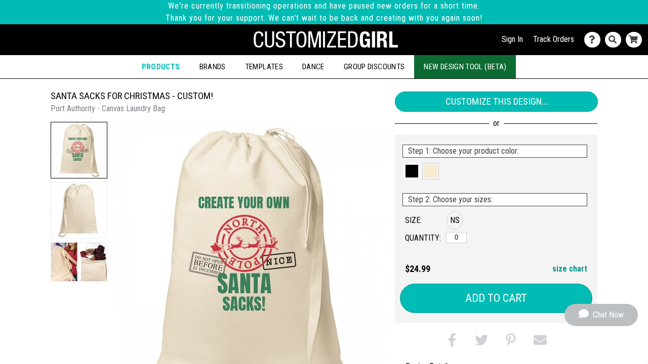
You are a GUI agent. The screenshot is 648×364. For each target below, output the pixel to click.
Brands (212, 66)
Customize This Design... (497, 101)
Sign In (512, 39)
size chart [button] (569, 269)
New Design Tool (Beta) (465, 66)
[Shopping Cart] (636, 40)
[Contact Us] (594, 40)
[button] (79, 150)
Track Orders (553, 39)
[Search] (615, 40)
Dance (313, 66)
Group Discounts (374, 66)
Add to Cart (496, 298)
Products (161, 66)
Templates (264, 66)
